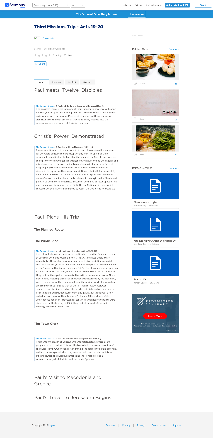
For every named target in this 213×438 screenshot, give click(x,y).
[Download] (176, 84)
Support (177, 425)
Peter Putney (140, 205)
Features (126, 5)
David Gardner (140, 244)
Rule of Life (140, 279)
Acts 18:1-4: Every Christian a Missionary (155, 240)
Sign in (203, 5)
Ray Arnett (48, 38)
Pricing (138, 5)
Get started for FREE (177, 5)
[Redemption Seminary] (155, 313)
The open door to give (145, 202)
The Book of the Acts (45, 106)
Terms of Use (159, 425)
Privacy (141, 425)
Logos (51, 425)
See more (174, 49)
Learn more (137, 14)
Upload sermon (154, 5)
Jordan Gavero (141, 282)
